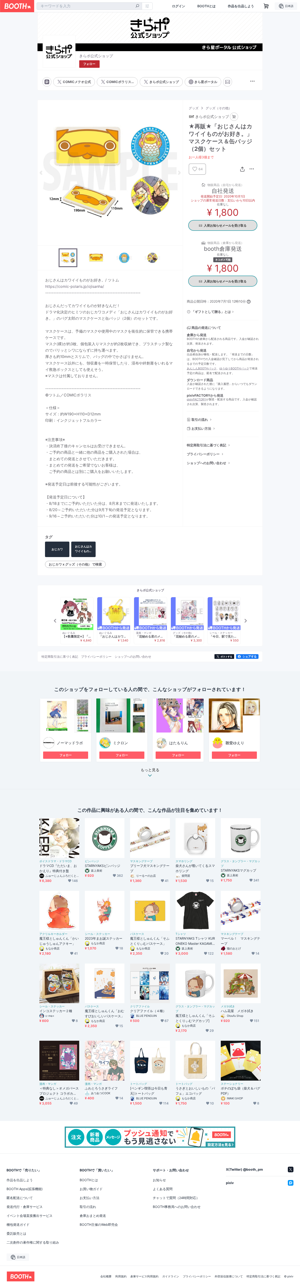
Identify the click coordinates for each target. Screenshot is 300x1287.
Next (179, 172)
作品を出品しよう (241, 6)
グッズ (194, 108)
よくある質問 (162, 1189)
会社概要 (106, 1276)
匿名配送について (20, 1198)
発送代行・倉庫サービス (25, 1207)
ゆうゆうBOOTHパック (234, 368)
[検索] (137, 6)
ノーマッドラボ (70, 742)
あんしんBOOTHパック (202, 368)
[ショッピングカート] (266, 6)
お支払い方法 (201, 428)
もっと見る (150, 770)
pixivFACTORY (196, 399)
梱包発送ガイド (18, 1224)
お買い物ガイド (91, 1189)
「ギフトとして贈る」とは (211, 312)
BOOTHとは (206, 6)
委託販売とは (16, 1233)
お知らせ (159, 1180)
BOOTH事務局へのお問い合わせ (177, 1207)
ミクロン (120, 742)
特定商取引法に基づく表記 (206, 445)
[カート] (234, 117)
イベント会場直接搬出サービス (29, 1216)
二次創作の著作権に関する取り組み (33, 1242)
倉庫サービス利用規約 (144, 1276)
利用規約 (121, 1276)
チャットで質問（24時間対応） (176, 1198)
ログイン (178, 6)
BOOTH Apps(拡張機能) (25, 1189)
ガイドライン (170, 1276)
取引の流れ (199, 419)
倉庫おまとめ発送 (93, 1216)
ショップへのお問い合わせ (206, 463)
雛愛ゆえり (234, 742)
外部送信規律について (229, 1276)
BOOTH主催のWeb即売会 (99, 1224)
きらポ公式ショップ (96, 55)
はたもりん (178, 742)
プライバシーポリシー (203, 454)
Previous (41, 172)
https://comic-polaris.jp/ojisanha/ (74, 286)
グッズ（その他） (219, 108)
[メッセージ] (227, 82)
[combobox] (89, 6)
